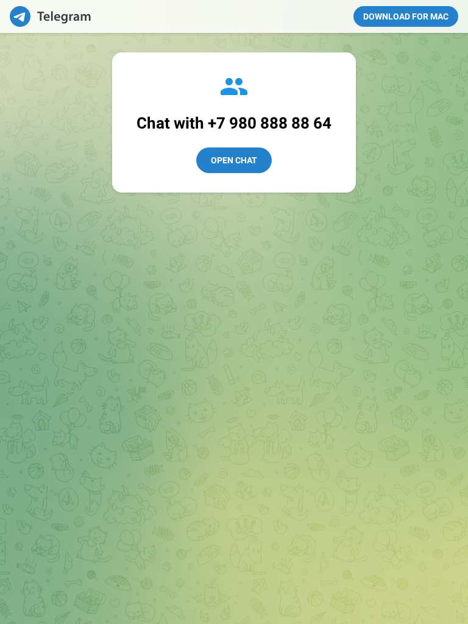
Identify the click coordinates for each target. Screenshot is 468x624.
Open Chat (234, 160)
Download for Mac (405, 16)
